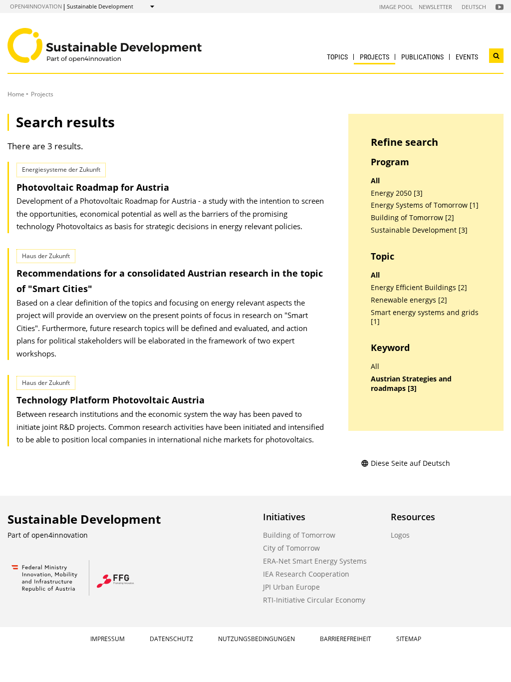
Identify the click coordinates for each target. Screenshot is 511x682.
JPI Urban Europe (291, 587)
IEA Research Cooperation (306, 574)
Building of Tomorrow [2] (412, 217)
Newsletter (435, 6)
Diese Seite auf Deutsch (410, 463)
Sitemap (408, 639)
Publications (422, 57)
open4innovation (36, 6)
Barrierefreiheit (345, 639)
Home (15, 94)
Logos (400, 535)
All (375, 180)
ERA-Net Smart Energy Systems (315, 561)
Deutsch (474, 6)
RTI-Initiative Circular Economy (314, 600)
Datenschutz (171, 639)
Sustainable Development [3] (419, 230)
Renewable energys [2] (409, 300)
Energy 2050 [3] (397, 193)
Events (467, 57)
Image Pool (396, 6)
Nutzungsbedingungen (256, 639)
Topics (337, 57)
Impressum (107, 639)
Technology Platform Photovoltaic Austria (110, 400)
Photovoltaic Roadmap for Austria (92, 187)
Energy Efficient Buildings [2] (419, 287)
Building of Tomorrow (299, 535)
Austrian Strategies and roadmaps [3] (411, 383)
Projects (374, 57)
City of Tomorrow (291, 548)
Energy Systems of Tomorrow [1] (425, 205)
